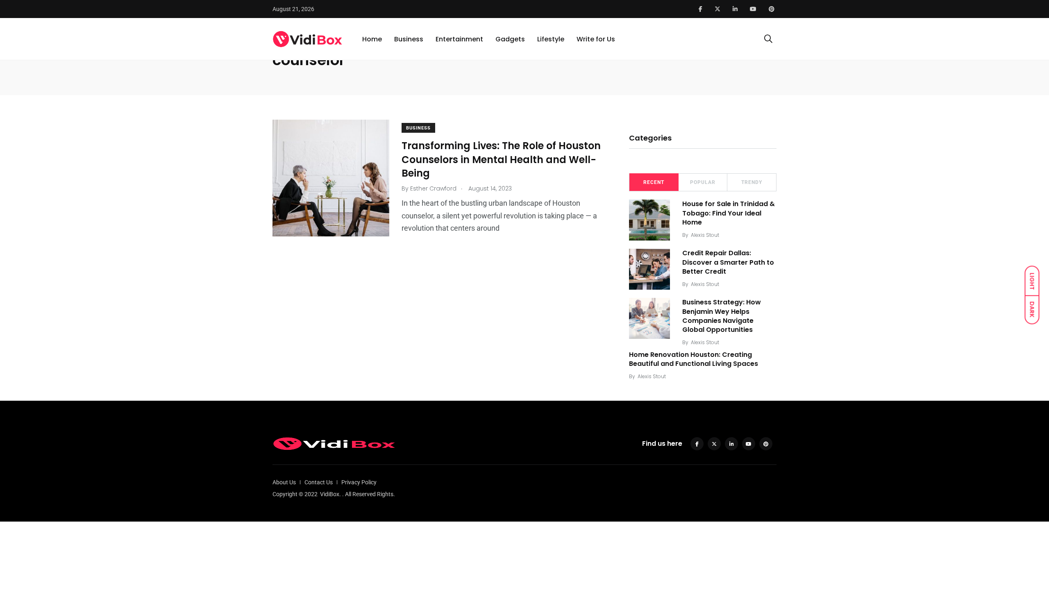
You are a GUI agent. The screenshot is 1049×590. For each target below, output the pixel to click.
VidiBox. (330, 494)
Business (408, 39)
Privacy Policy (359, 482)
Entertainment (459, 39)
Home (372, 39)
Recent (653, 182)
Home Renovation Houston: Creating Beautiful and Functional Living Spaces (693, 359)
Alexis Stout (705, 234)
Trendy (751, 182)
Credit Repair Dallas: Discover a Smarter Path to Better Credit (728, 262)
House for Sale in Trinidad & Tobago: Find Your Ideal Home (728, 213)
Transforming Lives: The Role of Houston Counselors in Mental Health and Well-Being (501, 159)
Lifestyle (550, 39)
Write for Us (596, 39)
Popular (702, 182)
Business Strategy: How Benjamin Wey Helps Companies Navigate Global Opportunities (721, 315)
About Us (284, 482)
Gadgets (510, 39)
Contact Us (318, 482)
